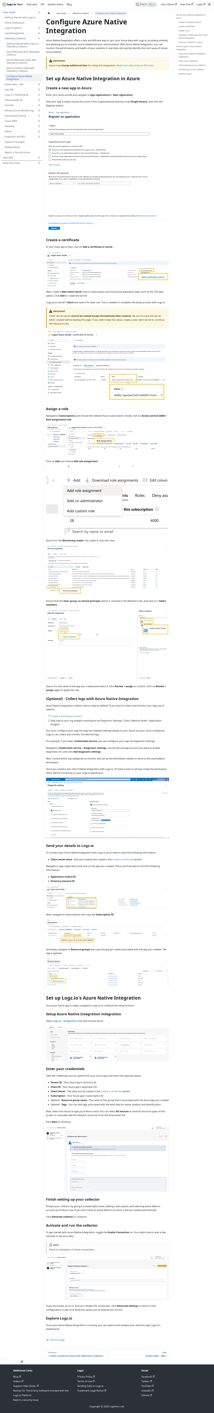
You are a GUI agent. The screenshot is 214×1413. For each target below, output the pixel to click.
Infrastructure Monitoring (19, 110)
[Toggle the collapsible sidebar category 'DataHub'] (39, 126)
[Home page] (49, 13)
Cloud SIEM (11, 121)
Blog (69, 4)
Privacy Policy (84, 1376)
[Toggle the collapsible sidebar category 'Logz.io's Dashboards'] (39, 94)
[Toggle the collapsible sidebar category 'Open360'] (39, 157)
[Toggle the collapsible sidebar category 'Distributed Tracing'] (39, 115)
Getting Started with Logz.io (20, 17)
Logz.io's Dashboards (16, 94)
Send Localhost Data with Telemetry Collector (20, 69)
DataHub (10, 126)
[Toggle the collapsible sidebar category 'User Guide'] (39, 12)
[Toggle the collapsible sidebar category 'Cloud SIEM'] (39, 121)
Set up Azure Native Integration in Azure (191, 16)
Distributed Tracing (15, 115)
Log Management (14, 33)
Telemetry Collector (15, 38)
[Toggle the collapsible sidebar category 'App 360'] (39, 89)
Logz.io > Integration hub (67, 1021)
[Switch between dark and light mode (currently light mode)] (209, 4)
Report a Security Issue (17, 152)
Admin (8, 131)
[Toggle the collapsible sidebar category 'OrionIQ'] (39, 105)
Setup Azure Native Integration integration (192, 55)
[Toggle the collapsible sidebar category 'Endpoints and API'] (39, 136)
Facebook (146, 1376)
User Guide (9, 12)
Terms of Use (84, 1381)
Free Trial (185, 4)
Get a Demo (167, 4)
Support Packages (15, 141)
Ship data (32, 4)
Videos (17, 1381)
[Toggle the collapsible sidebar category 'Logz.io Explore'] (39, 28)
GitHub (145, 1395)
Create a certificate (122, 859)
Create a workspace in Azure (66, 716)
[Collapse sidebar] (22, 1361)
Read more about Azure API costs (135, 65)
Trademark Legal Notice (90, 1390)
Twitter (145, 1381)
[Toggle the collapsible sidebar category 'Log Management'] (39, 33)
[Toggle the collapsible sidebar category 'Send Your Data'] (39, 163)
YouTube (146, 1386)
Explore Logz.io (185, 73)
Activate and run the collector (191, 69)
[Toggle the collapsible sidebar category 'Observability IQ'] (39, 100)
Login (200, 4)
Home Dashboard (14, 22)
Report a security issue (25, 1400)
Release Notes (12, 147)
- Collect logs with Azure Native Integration (193, 36)
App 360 (9, 89)
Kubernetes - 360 (14, 84)
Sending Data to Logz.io (90, 1386)
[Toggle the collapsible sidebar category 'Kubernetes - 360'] (39, 84)
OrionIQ (9, 105)
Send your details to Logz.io (191, 42)
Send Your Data (11, 163)
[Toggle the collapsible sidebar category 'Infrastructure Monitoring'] (39, 110)
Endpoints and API (15, 136)
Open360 (8, 157)
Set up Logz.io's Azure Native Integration (188, 48)
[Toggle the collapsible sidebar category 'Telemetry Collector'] (39, 38)
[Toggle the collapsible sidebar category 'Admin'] (39, 131)
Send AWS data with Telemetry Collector (23, 53)
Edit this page (57, 1339)
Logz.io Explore (13, 28)
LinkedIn (146, 1390)
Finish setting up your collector (192, 65)
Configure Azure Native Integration (19, 78)
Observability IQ (13, 100)
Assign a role (184, 30)
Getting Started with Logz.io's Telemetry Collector (22, 45)
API (42, 4)
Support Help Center (24, 1386)
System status (55, 4)
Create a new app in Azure (190, 22)
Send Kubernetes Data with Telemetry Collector (21, 61)
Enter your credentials (188, 61)
